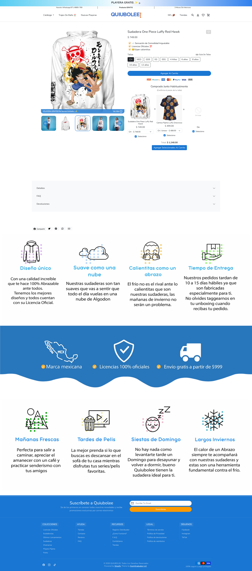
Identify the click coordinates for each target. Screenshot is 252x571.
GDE (148, 59)
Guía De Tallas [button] (205, 54)
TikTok (184, 537)
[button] (192, 15)
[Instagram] (49, 565)
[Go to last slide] (45, 123)
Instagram (186, 533)
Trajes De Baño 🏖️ (67, 15)
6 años (185, 59)
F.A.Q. (114, 537)
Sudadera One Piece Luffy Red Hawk (140, 123)
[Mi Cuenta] (198, 15)
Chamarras (47, 545)
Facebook (186, 530)
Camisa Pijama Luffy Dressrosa (169, 123)
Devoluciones (43, 203)
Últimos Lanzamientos (52, 537)
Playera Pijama (49, 549)
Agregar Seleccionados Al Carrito (169, 147)
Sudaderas (47, 541)
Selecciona (142, 136)
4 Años (173, 59)
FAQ (39, 196)
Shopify (118, 566)
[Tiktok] (54, 565)
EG (156, 59)
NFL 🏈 (171, 15)
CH (130, 59)
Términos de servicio (155, 530)
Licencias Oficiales (50, 530)
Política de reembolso (156, 541)
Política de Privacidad (155, 533)
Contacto (81, 533)
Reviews (81, 537)
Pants (45, 552)
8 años (195, 59)
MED (139, 59)
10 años (133, 65)
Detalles (41, 188)
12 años (145, 65)
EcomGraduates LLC (138, 566)
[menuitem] (48, 123)
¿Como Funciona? (119, 533)
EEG (164, 59)
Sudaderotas (48, 533)
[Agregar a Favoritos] (208, 32)
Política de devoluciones (157, 537)
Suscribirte (161, 509)
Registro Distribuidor (120, 530)
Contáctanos (117, 541)
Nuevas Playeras (89, 15)
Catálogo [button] (47, 15)
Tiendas (183, 15)
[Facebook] (43, 565)
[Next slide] (119, 123)
